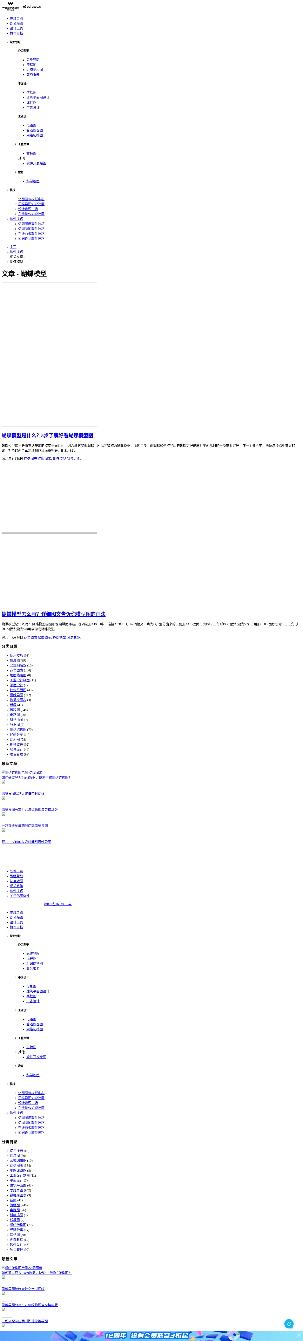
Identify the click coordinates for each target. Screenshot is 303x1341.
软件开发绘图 (36, 163)
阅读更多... (74, 458)
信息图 (31, 92)
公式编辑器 (18, 665)
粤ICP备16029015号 (58, 904)
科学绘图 (33, 181)
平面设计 (16, 685)
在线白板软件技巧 (31, 233)
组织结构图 (34, 69)
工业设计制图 (20, 680)
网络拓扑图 (34, 135)
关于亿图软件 (20, 896)
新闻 (13, 705)
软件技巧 (16, 219)
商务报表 (33, 74)
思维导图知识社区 (31, 204)
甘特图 (31, 153)
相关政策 (16, 886)
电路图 (31, 125)
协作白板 (16, 33)
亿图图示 (44, 458)
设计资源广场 (28, 209)
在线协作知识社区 (31, 214)
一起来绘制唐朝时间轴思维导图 (25, 826)
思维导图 (16, 18)
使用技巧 (16, 655)
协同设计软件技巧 (31, 238)
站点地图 (16, 881)
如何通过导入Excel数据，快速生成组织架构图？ (37, 777)
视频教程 (16, 744)
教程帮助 (16, 876)
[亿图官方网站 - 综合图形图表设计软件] (21, 10)
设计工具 (16, 28)
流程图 (31, 65)
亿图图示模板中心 (31, 199)
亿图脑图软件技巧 (31, 229)
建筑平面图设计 (37, 97)
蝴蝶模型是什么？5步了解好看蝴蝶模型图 (47, 435)
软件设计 (16, 749)
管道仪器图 (34, 130)
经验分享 (16, 734)
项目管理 (16, 754)
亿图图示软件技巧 (31, 224)
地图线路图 (18, 675)
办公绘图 (16, 23)
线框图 (31, 102)
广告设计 (33, 107)
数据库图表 (18, 700)
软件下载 (16, 871)
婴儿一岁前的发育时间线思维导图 (26, 842)
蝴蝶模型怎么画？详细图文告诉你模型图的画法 (54, 614)
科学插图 (16, 719)
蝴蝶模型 (59, 458)
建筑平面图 (18, 690)
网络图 (15, 739)
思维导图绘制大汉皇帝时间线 (23, 793)
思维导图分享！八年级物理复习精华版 (30, 810)
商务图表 (30, 458)
